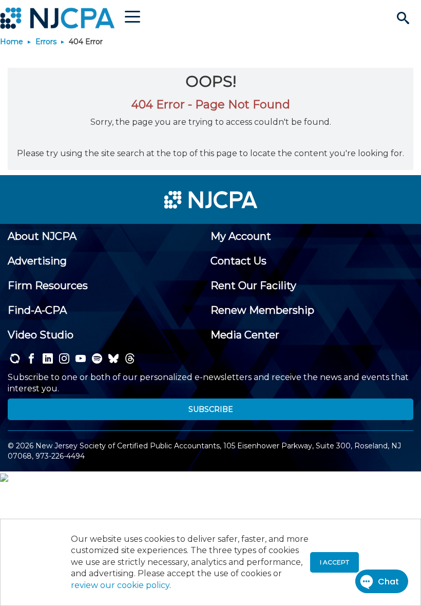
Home (11, 41)
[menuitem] (42, 236)
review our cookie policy (120, 585)
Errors (45, 41)
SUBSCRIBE (210, 409)
